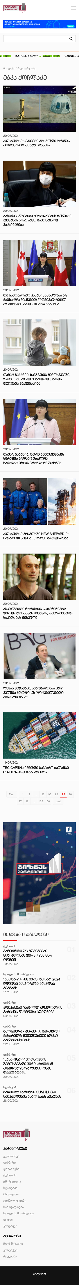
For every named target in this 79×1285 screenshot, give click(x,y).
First (11, 794)
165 (40, 801)
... (36, 794)
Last (58, 801)
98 (27, 801)
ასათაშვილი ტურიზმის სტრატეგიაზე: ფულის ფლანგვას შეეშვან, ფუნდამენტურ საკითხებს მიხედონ (37, 613)
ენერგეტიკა (12, 1181)
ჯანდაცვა (10, 1226)
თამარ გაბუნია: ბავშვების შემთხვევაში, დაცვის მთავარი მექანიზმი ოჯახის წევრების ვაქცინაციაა (36, 379)
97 (20, 801)
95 (63, 794)
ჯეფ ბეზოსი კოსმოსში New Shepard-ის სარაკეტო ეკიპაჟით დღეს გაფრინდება (36, 536)
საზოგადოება (13, 1207)
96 (70, 794)
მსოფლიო (10, 1194)
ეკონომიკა (11, 1156)
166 (47, 801)
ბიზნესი (9, 1162)
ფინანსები (11, 1169)
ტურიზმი (9, 1175)
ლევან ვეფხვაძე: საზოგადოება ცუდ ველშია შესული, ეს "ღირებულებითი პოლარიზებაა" (33, 692)
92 (43, 794)
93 (49, 794)
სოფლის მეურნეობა (18, 1213)
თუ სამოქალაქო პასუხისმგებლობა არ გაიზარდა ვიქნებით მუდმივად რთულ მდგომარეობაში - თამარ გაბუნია (35, 299)
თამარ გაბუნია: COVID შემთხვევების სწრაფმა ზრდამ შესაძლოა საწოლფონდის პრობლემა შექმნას (33, 458)
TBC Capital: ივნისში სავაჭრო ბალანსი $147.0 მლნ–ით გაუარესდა (36, 770)
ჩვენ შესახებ (13, 1243)
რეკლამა (10, 1256)
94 (56, 794)
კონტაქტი (10, 1250)
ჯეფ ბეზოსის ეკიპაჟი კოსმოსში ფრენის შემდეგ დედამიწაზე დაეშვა (36, 143)
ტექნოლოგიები (14, 1200)
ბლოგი (8, 1219)
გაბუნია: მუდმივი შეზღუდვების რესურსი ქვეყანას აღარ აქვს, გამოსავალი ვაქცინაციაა (37, 220)
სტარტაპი (10, 1188)
